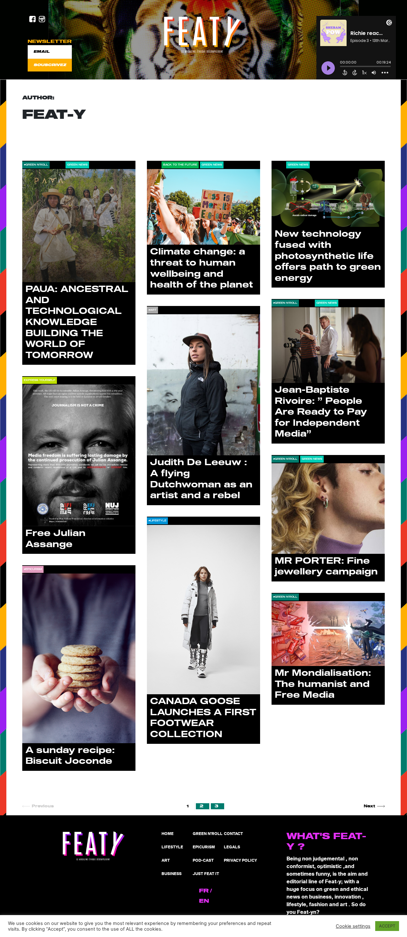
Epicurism (204, 847)
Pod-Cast (203, 861)
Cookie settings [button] (353, 926)
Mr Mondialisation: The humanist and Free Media (323, 684)
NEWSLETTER (50, 41)
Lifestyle (172, 847)
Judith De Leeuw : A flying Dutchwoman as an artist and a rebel (201, 479)
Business (172, 874)
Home (168, 834)
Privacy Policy (240, 861)
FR (204, 891)
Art (166, 861)
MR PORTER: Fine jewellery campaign (326, 566)
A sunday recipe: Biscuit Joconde (70, 755)
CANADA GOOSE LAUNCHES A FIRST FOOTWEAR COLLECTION (203, 718)
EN (204, 901)
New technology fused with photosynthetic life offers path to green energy (328, 256)
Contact (233, 834)
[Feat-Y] (203, 34)
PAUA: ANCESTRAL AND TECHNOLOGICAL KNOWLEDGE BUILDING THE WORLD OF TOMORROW (76, 322)
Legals (232, 847)
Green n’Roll (208, 834)
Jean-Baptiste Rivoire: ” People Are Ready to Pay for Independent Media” (321, 412)
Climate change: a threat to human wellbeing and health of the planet (201, 268)
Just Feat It (206, 874)
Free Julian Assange (55, 538)
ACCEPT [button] (387, 925)
